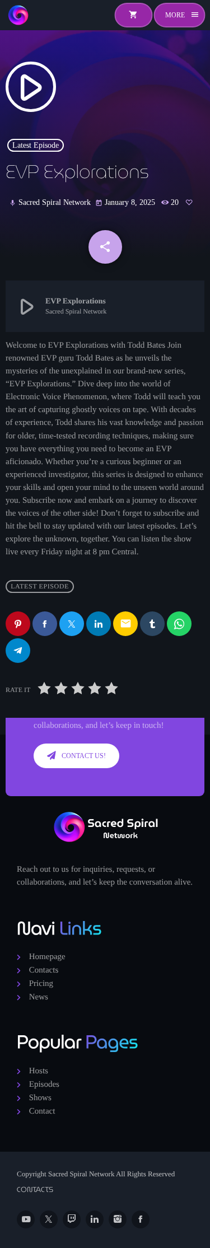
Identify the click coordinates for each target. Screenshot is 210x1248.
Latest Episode (35, 145)
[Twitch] (72, 1219)
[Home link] (18, 15)
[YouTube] (26, 1219)
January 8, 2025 (126, 202)
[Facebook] (141, 1219)
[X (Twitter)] (49, 1219)
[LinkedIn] (95, 1219)
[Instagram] (118, 1219)
